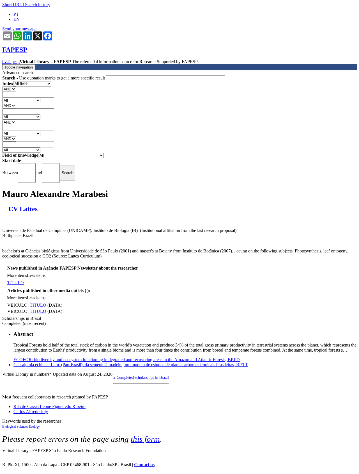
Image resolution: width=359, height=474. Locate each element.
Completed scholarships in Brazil (143, 377)
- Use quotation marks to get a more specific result (54, 78)
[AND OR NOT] (9, 88)
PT (16, 14)
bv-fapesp (11, 61)
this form (145, 438)
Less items (36, 275)
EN (16, 19)
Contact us (144, 464)
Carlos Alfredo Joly (30, 411)
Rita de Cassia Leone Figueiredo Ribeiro (49, 406)
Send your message (19, 28)
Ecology (34, 427)
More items (17, 275)
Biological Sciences (15, 427)
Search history (37, 4)
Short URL (12, 4)
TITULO (15, 282)
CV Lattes (22, 209)
